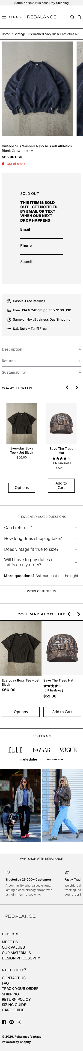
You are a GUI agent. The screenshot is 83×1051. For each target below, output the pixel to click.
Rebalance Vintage (28, 1036)
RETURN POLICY (16, 999)
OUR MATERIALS (16, 952)
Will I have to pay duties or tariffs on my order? (29, 562)
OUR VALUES (13, 947)
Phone (26, 245)
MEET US (10, 942)
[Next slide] (76, 387)
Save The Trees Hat (61, 451)
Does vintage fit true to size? (31, 549)
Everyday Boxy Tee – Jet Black (21, 450)
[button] (72, 17)
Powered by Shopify (16, 1042)
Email (25, 229)
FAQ (5, 983)
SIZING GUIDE (14, 1004)
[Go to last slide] (67, 387)
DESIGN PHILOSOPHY (21, 958)
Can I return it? (18, 527)
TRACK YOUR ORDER (20, 988)
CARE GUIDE (13, 1010)
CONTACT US (14, 978)
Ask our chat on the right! (57, 575)
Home (6, 34)
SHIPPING (10, 994)
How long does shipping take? (33, 538)
